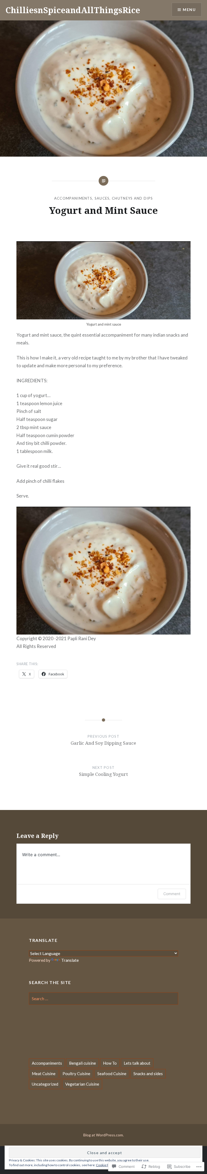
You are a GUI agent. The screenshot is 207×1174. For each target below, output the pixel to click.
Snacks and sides (148, 1073)
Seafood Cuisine (111, 1073)
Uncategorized (45, 1084)
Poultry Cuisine (76, 1073)
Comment (171, 893)
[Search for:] (103, 998)
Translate (70, 960)
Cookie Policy (105, 1165)
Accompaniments (73, 198)
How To (110, 1063)
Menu (189, 9)
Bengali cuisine (82, 1063)
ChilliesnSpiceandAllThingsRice (72, 10)
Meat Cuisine (44, 1073)
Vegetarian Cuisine (82, 1084)
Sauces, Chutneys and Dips (124, 198)
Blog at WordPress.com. (103, 1135)
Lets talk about (137, 1063)
